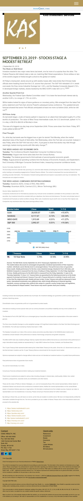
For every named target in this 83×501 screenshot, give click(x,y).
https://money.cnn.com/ (15, 420)
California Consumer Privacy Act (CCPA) (57, 475)
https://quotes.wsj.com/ (15, 413)
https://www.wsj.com (14, 410)
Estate (45, 438)
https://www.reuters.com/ (16, 415)
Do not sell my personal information (37, 477)
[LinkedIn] (22, 48)
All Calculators (48, 449)
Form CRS (9, 458)
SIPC (54, 484)
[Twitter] (19, 48)
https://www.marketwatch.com (18, 408)
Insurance (46, 440)
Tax (44, 442)
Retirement (47, 434)
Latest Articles (48, 444)
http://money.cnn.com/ (15, 423)
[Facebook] (25, 48)
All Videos (46, 447)
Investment (47, 436)
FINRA (51, 484)
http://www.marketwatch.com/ (18, 418)
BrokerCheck (40, 461)
